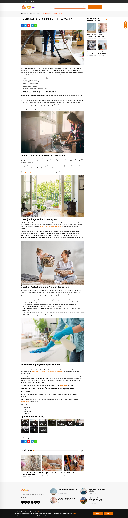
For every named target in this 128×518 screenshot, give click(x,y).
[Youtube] (28, 25)
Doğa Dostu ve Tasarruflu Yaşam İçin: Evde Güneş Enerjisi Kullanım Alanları (96, 499)
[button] (80, 451)
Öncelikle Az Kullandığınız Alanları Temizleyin (32, 85)
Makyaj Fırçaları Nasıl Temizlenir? (52, 473)
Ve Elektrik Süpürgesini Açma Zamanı (30, 86)
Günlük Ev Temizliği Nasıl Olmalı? (30, 80)
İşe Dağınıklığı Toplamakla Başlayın (30, 83)
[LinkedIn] (32, 25)
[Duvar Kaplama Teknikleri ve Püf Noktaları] (91, 28)
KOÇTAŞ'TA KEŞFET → (95, 7)
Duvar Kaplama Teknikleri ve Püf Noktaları (91, 36)
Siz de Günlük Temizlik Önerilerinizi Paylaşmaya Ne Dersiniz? (35, 88)
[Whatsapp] (35, 25)
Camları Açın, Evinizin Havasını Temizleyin (31, 81)
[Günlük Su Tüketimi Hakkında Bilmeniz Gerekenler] (102, 28)
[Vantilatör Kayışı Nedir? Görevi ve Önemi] (91, 45)
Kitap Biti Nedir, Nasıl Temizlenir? (73, 473)
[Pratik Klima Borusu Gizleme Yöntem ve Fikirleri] (102, 45)
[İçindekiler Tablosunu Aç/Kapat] (46, 78)
